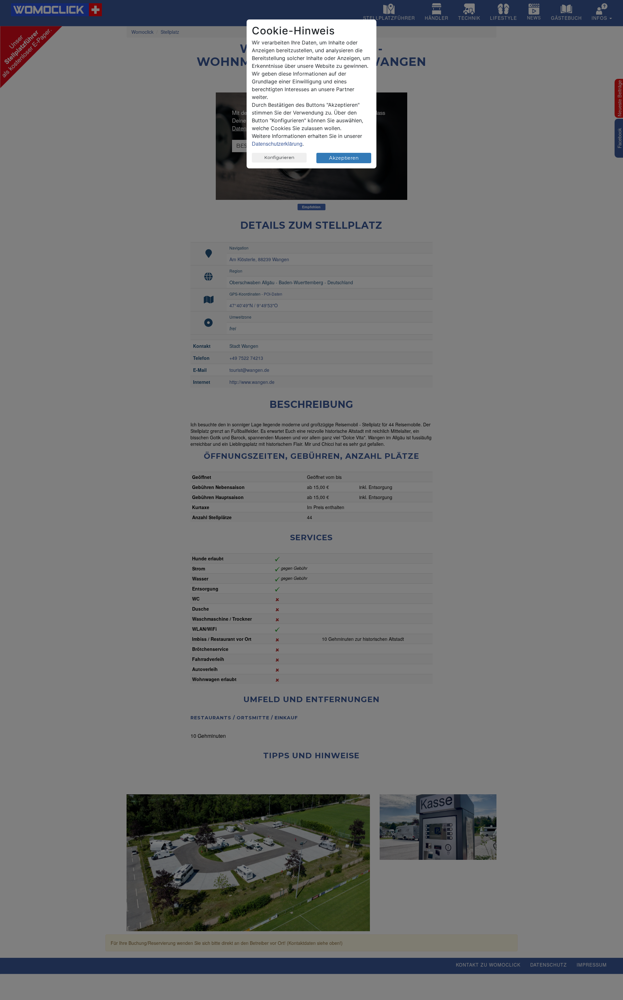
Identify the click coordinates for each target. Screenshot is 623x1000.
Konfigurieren (279, 157)
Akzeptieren (344, 158)
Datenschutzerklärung (277, 143)
